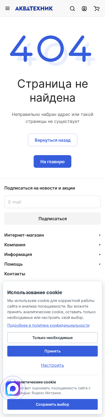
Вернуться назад (53, 140)
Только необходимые (52, 337)
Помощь (13, 264)
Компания (14, 244)
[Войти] (84, 8)
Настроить (52, 365)
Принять (52, 351)
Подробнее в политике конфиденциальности (48, 325)
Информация (18, 254)
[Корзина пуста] (96, 8)
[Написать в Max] (12, 388)
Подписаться (52, 218)
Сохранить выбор (52, 404)
